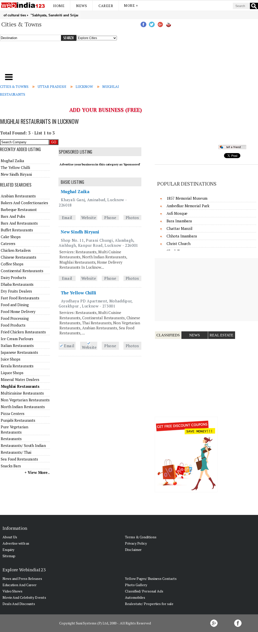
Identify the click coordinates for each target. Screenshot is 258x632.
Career (106, 5)
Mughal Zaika (75, 191)
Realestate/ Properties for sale (149, 603)
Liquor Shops (12, 372)
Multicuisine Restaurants (22, 393)
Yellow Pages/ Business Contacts (151, 578)
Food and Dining (15, 304)
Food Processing (15, 318)
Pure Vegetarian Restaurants (14, 429)
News (81, 5)
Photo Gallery (136, 584)
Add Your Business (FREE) (105, 109)
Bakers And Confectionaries (24, 202)
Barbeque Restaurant (19, 209)
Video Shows (12, 591)
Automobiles (135, 597)
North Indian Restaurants (23, 406)
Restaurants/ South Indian (23, 445)
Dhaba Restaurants (17, 284)
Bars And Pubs (13, 216)
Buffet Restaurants (17, 229)
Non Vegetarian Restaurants (25, 399)
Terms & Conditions (140, 537)
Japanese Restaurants (19, 352)
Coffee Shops (12, 263)
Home (58, 5)
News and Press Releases (22, 578)
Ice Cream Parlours (17, 338)
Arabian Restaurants (18, 195)
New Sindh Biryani (80, 232)
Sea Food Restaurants (19, 459)
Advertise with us (16, 543)
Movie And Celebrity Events (24, 597)
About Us (10, 537)
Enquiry (8, 549)
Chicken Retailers (16, 250)
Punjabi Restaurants (18, 420)
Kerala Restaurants (17, 365)
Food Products (13, 325)
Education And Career (20, 584)
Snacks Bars (11, 465)
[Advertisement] (88, 60)
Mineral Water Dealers (20, 379)
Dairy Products (13, 277)
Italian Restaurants (17, 345)
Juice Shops (10, 359)
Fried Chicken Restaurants (23, 331)
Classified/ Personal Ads (144, 591)
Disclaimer (133, 549)
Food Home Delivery (18, 311)
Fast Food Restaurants (20, 297)
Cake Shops (11, 236)
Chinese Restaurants (18, 257)
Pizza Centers (12, 413)
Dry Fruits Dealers (16, 291)
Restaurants (11, 438)
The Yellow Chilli (78, 293)
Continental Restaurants (22, 270)
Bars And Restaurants (19, 223)
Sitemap (9, 555)
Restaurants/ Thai (16, 452)
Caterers (8, 243)
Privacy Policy (136, 543)
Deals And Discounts (19, 603)
